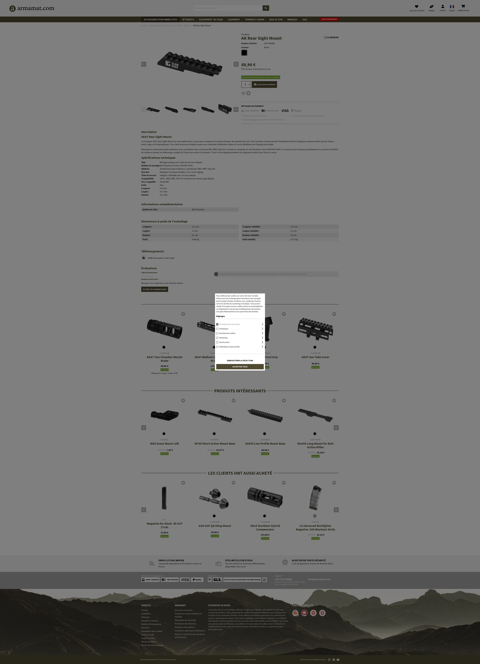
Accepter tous (240, 366)
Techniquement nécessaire (229, 324)
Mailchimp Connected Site (229, 347)
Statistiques (223, 329)
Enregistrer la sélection (240, 360)
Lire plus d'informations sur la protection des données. (237, 312)
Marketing (223, 338)
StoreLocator (224, 342)
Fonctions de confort (227, 333)
